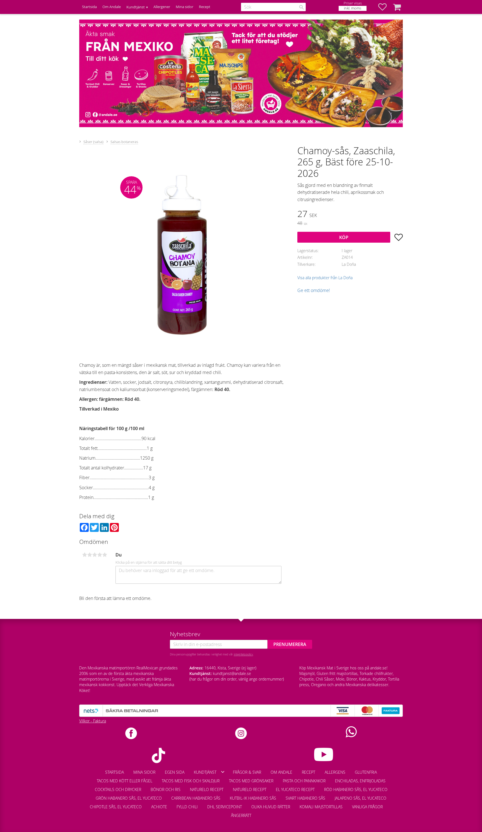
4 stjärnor (99, 554)
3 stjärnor (94, 554)
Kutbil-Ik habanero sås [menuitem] (253, 798)
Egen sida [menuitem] (174, 772)
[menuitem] (392, 804)
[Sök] (301, 7)
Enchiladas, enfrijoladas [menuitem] (360, 780)
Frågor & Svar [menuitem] (247, 772)
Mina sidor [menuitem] (184, 6)
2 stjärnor (89, 554)
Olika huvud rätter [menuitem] (270, 806)
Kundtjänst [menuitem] (135, 7)
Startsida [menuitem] (89, 6)
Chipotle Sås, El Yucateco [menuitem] (116, 806)
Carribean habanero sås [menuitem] (195, 798)
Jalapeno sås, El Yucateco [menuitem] (360, 798)
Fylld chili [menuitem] (187, 806)
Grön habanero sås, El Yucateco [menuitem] (129, 798)
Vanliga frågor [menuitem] (367, 806)
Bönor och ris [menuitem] (165, 789)
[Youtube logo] (323, 754)
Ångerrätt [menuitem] (241, 815)
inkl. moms (352, 8)
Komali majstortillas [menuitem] (321, 806)
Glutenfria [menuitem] (366, 772)
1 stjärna (84, 554)
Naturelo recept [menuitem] (206, 789)
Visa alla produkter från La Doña (325, 277)
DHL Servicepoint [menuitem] (224, 806)
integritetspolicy (243, 654)
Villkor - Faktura (92, 721)
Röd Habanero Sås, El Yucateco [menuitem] (355, 789)
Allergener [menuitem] (161, 6)
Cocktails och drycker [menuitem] (118, 789)
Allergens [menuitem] (335, 772)
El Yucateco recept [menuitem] (295, 789)
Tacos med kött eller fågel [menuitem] (124, 780)
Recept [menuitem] (204, 6)
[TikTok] (158, 755)
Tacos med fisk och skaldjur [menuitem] (191, 780)
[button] (385, 7)
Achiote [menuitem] (159, 806)
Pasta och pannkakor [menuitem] (304, 780)
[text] (350, 214)
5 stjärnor (104, 554)
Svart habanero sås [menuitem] (305, 798)
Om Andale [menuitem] (111, 6)
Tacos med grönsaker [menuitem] (251, 780)
